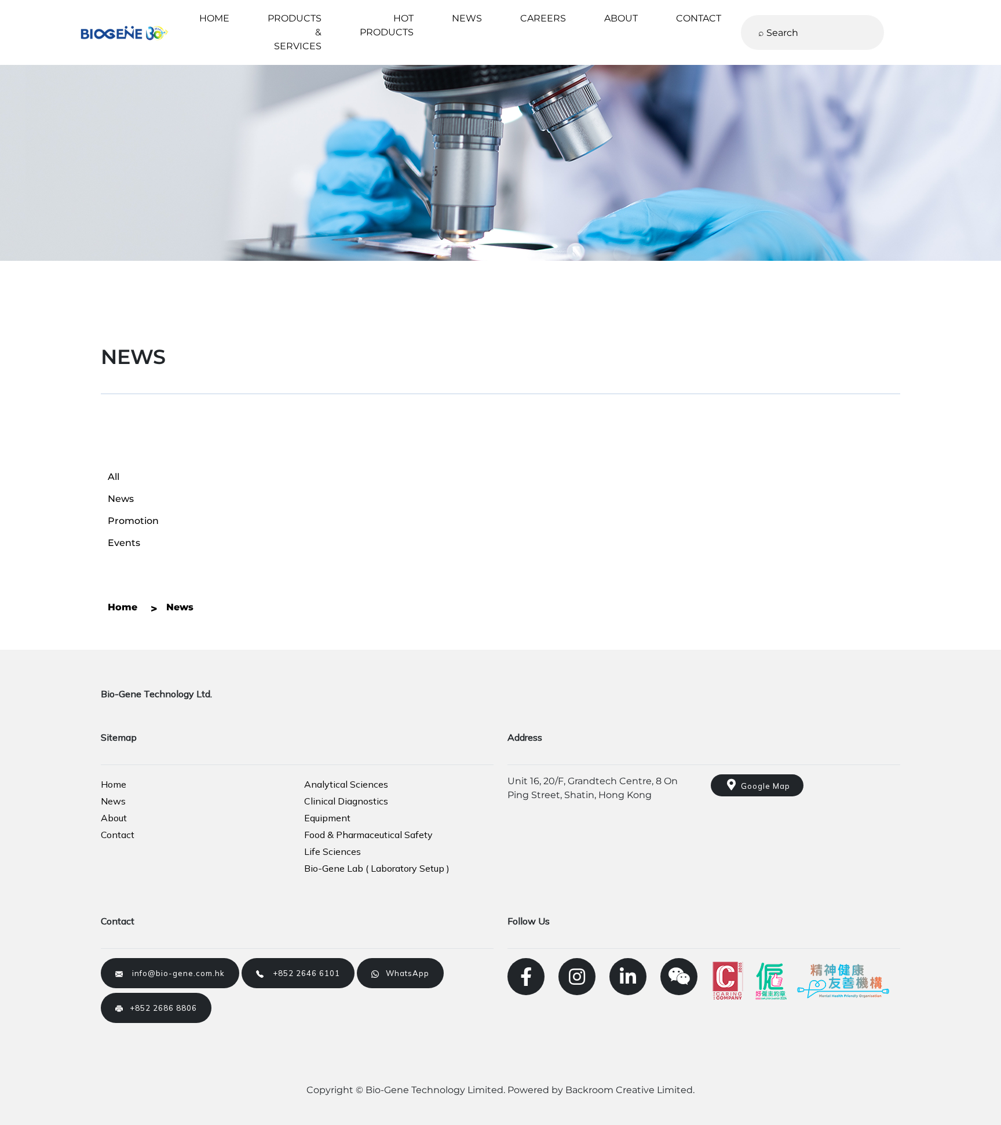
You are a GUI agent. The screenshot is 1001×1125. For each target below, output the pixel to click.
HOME (214, 18)
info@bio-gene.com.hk (174, 973)
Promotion (133, 520)
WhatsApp (404, 973)
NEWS (467, 18)
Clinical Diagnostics (346, 801)
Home (113, 784)
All (113, 476)
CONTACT (698, 18)
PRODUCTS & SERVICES (295, 32)
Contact (117, 834)
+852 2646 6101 (302, 973)
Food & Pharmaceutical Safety (368, 834)
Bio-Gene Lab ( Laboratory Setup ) (377, 868)
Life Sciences (332, 851)
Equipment (327, 818)
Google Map (763, 786)
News (121, 498)
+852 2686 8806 (160, 1008)
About (114, 818)
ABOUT (621, 18)
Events (124, 542)
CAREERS (543, 18)
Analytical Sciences (346, 784)
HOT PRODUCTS (387, 25)
